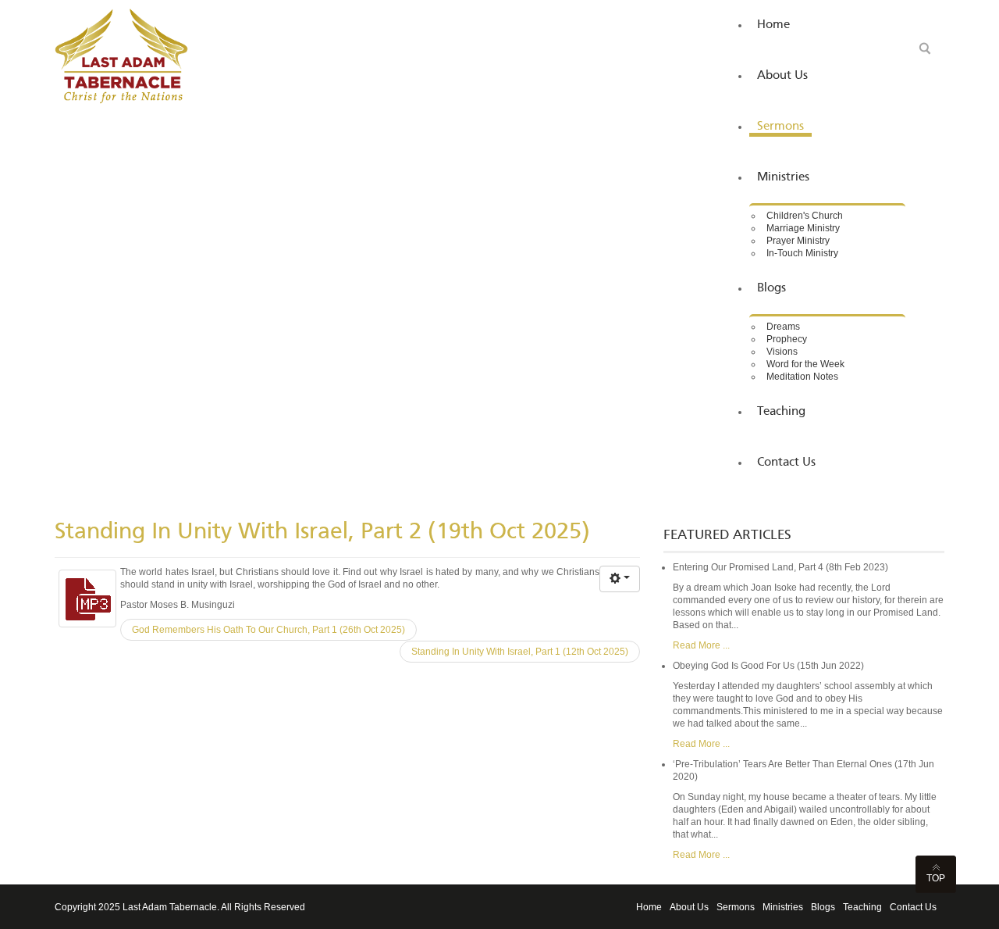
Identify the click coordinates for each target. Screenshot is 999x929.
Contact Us (913, 907)
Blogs (823, 907)
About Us (689, 907)
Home (649, 907)
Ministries (783, 907)
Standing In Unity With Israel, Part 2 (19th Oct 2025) (322, 532)
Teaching (862, 907)
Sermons (735, 907)
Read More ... (701, 645)
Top (935, 878)
